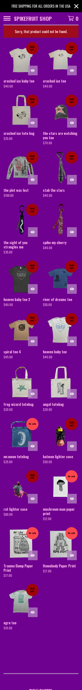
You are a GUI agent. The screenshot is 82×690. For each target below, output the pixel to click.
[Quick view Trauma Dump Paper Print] (33, 555)
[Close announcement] (76, 6)
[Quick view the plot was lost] (33, 180)
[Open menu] (6, 18)
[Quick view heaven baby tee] (72, 341)
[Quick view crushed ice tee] (72, 70)
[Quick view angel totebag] (72, 394)
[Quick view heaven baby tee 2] (33, 289)
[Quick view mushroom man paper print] (72, 498)
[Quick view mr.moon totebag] (33, 446)
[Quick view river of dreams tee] (72, 289)
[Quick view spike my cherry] (72, 232)
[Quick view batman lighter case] (72, 446)
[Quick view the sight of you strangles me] (33, 232)
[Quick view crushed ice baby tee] (33, 70)
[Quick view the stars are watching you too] (72, 123)
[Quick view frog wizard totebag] (33, 394)
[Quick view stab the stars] (72, 180)
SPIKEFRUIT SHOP (33, 18)
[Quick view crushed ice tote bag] (33, 123)
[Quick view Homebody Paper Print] (72, 555)
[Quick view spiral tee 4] (33, 341)
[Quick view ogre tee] (33, 612)
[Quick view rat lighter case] (33, 498)
